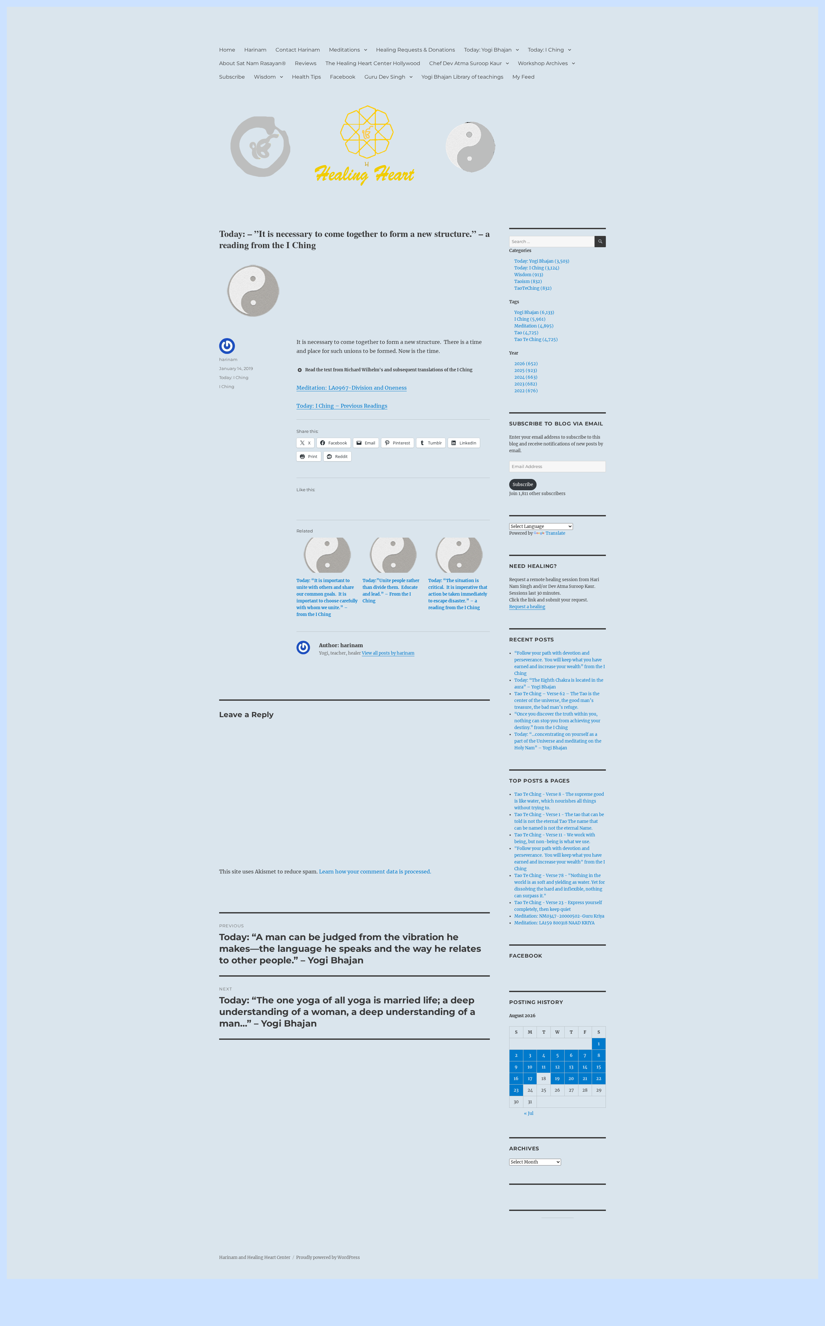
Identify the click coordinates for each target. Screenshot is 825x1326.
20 (571, 1078)
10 (530, 1067)
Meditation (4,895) (534, 326)
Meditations (344, 50)
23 (516, 1090)
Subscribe (232, 77)
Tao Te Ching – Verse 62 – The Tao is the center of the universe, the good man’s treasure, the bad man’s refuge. (556, 700)
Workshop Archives (543, 63)
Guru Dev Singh (384, 77)
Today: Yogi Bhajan (488, 50)
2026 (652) (526, 363)
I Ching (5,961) (530, 319)
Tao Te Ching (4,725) (536, 339)
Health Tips (306, 77)
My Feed (523, 77)
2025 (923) (525, 370)
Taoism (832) (528, 281)
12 (557, 1067)
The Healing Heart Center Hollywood (372, 63)
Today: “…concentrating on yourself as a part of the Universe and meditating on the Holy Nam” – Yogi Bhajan (557, 741)
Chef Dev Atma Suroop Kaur (465, 63)
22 (598, 1078)
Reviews (305, 63)
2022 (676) (526, 391)
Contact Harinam (298, 50)
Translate (555, 533)
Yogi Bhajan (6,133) (534, 312)
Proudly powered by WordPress (328, 1257)
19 (557, 1078)
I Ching (226, 386)
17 (530, 1078)
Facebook (342, 77)
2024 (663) (526, 377)
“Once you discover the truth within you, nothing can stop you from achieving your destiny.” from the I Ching (557, 720)
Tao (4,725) (526, 333)
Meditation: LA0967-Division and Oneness (351, 388)
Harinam (255, 50)
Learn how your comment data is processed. (375, 871)
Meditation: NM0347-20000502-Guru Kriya (559, 916)
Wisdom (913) (528, 275)
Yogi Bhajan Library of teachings (462, 77)
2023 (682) (525, 384)
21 (585, 1078)
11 (544, 1067)
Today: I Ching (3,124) (536, 268)
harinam (228, 359)
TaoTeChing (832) (533, 288)
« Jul (528, 1113)
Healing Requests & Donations (415, 50)
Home (227, 50)
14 (585, 1067)
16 (516, 1078)
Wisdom (265, 77)
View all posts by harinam (388, 653)
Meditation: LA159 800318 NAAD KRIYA (554, 923)
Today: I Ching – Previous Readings (341, 406)
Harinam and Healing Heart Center (254, 1257)
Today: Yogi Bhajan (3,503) (541, 261)
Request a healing (527, 606)
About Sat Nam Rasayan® (252, 63)
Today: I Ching (546, 50)
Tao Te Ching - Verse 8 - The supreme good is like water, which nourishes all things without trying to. (559, 801)
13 (571, 1067)
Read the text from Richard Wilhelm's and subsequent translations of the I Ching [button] (388, 370)
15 (599, 1067)
